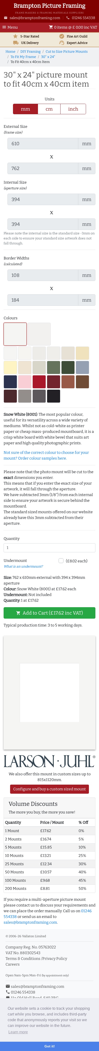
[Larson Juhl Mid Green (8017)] (53, 367)
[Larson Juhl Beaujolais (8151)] (53, 381)
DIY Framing (30, 52)
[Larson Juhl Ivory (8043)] (68, 353)
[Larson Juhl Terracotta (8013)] (68, 381)
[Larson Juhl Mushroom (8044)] (24, 367)
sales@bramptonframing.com (32, 18)
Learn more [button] (18, 1032)
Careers (13, 964)
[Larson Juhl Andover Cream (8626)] (82, 353)
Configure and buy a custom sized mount (49, 789)
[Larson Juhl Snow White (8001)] (15, 334)
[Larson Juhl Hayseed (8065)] (39, 353)
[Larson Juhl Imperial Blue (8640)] (10, 381)
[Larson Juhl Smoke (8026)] (24, 396)
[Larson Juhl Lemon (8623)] (10, 367)
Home (10, 52)
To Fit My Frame (23, 57)
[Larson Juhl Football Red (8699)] (39, 381)
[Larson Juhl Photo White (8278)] (10, 353)
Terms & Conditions (23, 958)
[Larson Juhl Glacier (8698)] (24, 353)
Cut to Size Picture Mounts (67, 52)
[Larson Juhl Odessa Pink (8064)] (24, 381)
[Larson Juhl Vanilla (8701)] (53, 353)
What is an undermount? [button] (23, 566)
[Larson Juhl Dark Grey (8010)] (39, 396)
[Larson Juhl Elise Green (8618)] (39, 367)
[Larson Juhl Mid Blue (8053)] (82, 367)
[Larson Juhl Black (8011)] (53, 396)
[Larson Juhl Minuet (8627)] (39, 334)
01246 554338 (80, 18)
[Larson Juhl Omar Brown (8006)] (82, 381)
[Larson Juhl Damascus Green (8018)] (68, 367)
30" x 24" (48, 57)
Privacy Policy (54, 958)
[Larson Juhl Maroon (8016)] (10, 396)
